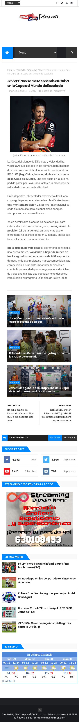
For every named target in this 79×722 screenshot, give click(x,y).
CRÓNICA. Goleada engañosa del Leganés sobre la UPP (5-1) (44, 625)
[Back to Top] (40, 710)
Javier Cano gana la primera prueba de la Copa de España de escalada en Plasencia (39, 389)
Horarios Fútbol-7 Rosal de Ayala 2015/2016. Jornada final (45, 610)
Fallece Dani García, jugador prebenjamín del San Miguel (46, 595)
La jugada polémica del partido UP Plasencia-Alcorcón (47, 580)
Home (10, 70)
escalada (20, 70)
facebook (70, 437)
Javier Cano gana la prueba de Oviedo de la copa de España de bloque (36, 320)
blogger (55, 437)
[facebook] (57, 3)
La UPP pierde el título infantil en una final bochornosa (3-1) (43, 565)
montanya (32, 70)
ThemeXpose (22, 714)
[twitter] (62, 3)
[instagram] (72, 3)
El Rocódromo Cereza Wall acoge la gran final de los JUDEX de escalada (39, 355)
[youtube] (67, 3)
